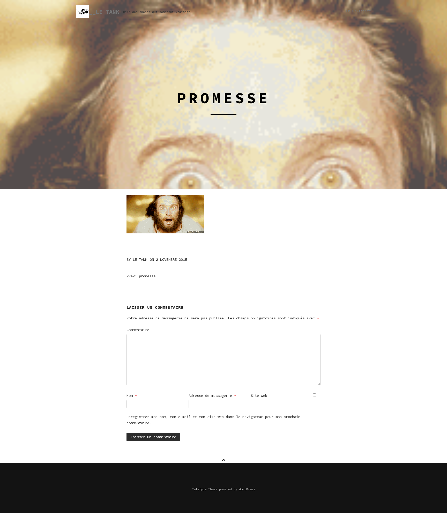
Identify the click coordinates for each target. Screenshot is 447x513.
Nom (131, 395)
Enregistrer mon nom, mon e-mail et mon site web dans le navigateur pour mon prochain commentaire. (213, 419)
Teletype (199, 489)
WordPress (247, 489)
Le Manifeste (358, 11)
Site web (259, 395)
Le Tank (140, 260)
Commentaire (137, 329)
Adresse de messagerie (212, 395)
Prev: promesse (140, 276)
